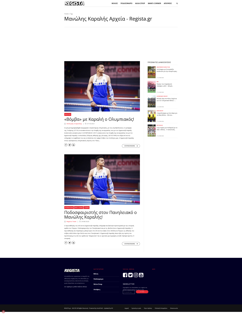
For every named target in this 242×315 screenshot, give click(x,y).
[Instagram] (136, 275)
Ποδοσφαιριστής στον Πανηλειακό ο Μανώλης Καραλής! (100, 214)
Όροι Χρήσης (148, 308)
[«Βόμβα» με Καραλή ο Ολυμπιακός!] (102, 86)
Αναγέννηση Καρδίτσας (163, 67)
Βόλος (115, 3)
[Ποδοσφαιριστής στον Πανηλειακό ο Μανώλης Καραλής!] (102, 179)
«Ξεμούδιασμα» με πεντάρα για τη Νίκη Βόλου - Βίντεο (167, 114)
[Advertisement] (121, 41)
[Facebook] (125, 275)
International (69, 207)
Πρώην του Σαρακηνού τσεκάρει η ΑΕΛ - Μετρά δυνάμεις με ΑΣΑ (164, 86)
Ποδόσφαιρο (126, 3)
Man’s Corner (154, 3)
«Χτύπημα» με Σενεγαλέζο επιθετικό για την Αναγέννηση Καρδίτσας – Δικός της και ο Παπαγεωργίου (167, 72)
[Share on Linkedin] (73, 144)
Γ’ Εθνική (86, 207)
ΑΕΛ (158, 81)
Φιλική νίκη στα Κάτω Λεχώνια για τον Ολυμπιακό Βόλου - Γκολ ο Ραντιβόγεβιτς (167, 100)
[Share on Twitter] (69, 144)
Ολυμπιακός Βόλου (162, 96)
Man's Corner (79, 207)
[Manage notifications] (3, 311)
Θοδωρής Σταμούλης (74, 124)
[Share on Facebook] (65, 144)
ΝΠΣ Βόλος (160, 125)
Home (66, 14)
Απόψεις (168, 3)
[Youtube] (141, 275)
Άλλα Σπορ (140, 3)
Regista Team (71, 221)
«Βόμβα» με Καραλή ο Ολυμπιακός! (99, 119)
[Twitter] (130, 275)
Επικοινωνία (174, 308)
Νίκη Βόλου (160, 110)
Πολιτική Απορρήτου (161, 308)
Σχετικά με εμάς (136, 308)
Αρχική (127, 308)
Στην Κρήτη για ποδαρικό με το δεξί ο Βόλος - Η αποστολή (167, 129)
